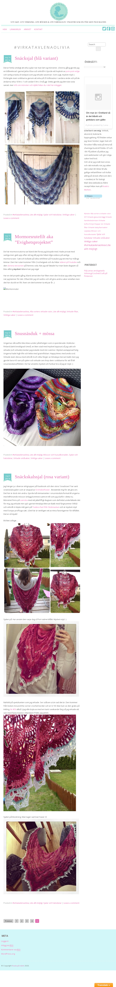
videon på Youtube (68, 262)
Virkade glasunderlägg (96, 217)
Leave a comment (11, 218)
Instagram (113, 28)
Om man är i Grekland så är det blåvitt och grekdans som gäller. (98, 116)
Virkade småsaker (21, 458)
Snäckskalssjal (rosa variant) (42, 476)
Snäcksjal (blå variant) (36, 58)
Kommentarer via (11, 949)
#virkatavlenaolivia (21, 214)
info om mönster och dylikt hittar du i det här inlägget (37, 85)
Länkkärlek (15, 29)
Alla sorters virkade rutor (41, 311)
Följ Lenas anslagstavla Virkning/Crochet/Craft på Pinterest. (95, 273)
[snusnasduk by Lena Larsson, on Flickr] (42, 445)
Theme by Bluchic (110, 965)
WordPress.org (8, 953)
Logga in (5, 941)
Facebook (108, 28)
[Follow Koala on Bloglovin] (93, 197)
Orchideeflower (42, 489)
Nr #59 (13, 709)
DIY (85, 217)
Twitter (104, 28)
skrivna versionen (16, 265)
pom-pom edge (73, 71)
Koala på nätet (18, 966)
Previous (8, 921)
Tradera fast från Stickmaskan (45, 507)
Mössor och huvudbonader (55, 454)
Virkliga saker (69, 214)
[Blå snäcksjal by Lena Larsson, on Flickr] (42, 205)
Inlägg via (7, 945)
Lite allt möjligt (36, 214)
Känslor (87, 213)
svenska (24, 500)
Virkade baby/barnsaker (98, 227)
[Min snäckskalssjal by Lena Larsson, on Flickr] (42, 613)
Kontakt (38, 29)
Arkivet (27, 29)
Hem (5, 29)
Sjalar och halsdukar (52, 214)
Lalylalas (87, 231)
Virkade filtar (72, 311)
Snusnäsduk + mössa (34, 333)
